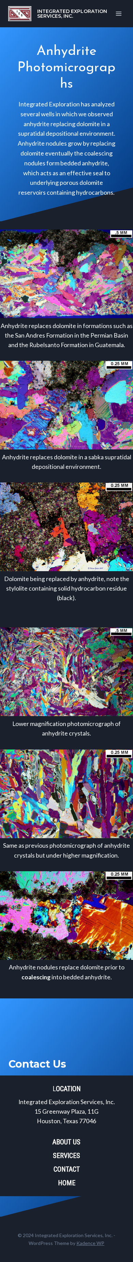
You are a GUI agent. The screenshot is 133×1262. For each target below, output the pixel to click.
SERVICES (66, 1156)
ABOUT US (66, 1142)
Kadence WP (90, 1243)
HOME (66, 1183)
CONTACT (67, 1169)
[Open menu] (118, 13)
